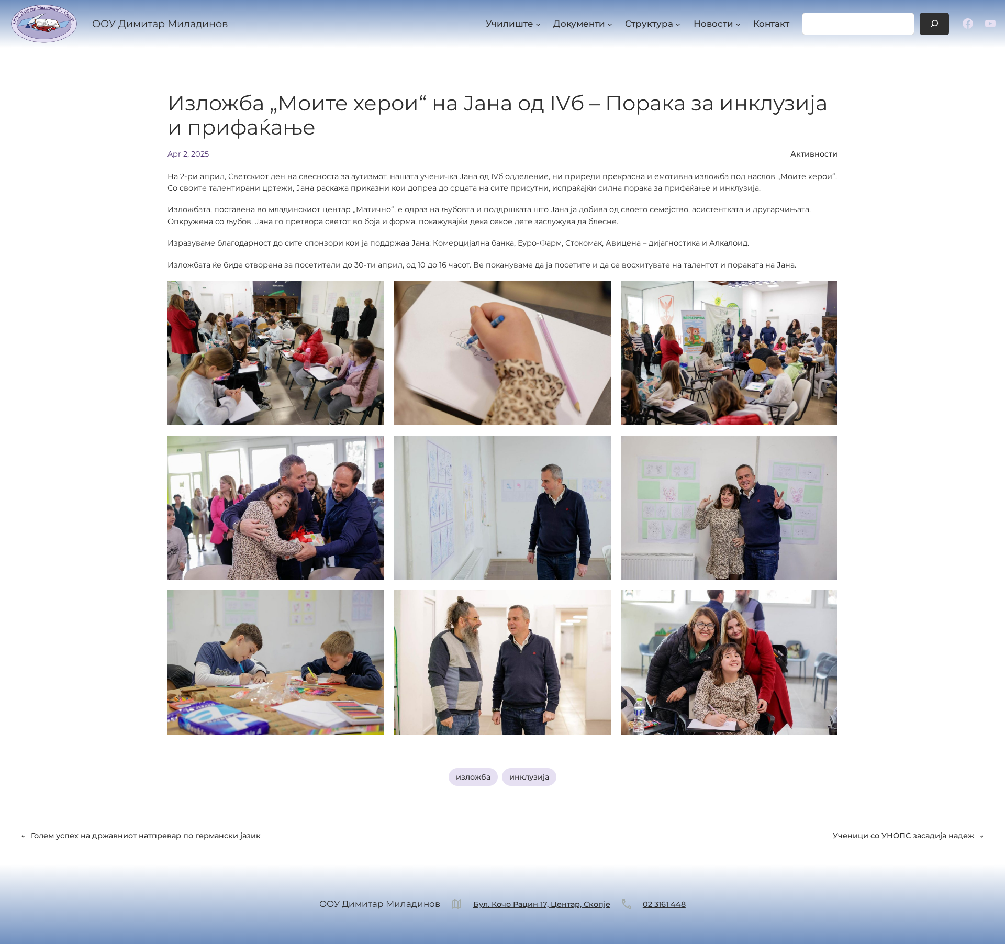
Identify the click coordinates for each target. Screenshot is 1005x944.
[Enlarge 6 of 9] (824, 449)
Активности (814, 154)
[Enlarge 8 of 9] (597, 603)
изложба (473, 777)
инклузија (529, 777)
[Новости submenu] (738, 23)
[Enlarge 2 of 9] (597, 294)
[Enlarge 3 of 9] (824, 294)
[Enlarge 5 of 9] (597, 449)
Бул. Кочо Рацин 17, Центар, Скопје (541, 904)
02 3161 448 (664, 904)
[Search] (934, 24)
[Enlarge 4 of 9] (370, 449)
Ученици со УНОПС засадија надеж (903, 835)
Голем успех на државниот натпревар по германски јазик (146, 835)
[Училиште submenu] (538, 23)
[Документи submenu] (609, 23)
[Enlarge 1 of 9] (370, 294)
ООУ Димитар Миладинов (160, 23)
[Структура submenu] (677, 23)
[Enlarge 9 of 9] (824, 603)
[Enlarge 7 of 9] (370, 603)
